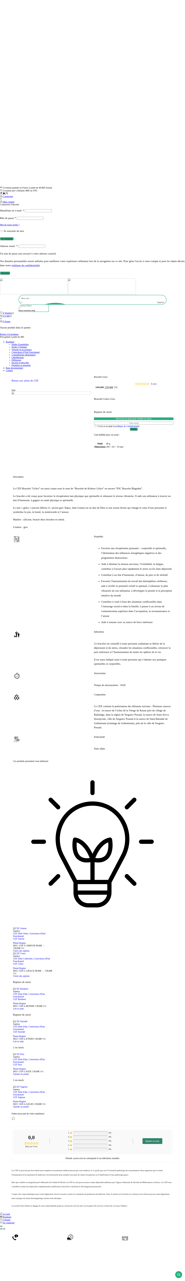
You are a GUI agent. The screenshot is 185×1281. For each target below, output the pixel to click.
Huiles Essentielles (20, 344)
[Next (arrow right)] (4, 1228)
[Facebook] (1, 193)
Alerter (133, 429)
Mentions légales (97, 1274)
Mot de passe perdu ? (9, 225)
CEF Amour (18, 939)
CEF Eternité (19, 1032)
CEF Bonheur (19, 999)
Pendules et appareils (21, 365)
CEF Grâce (18, 964)
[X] (7, 193)
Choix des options (21, 951)
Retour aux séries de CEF (25, 380)
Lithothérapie (18, 357)
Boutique (10, 342)
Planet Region (19, 943)
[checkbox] (32, 309)
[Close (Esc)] (1, 1226)
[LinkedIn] (4, 193)
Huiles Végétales (19, 347)
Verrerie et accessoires (22, 349)
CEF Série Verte (20, 933)
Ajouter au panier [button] (21, 1074)
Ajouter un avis (152, 1141)
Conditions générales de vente (70, 1274)
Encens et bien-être (20, 362)
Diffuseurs (16, 360)
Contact (9, 370)
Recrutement (146, 1274)
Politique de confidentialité (123, 1274)
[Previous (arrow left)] (1, 1228)
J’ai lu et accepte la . (118, 426)
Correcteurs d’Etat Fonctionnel (26, 352)
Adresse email (9, 246)
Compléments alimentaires (24, 355)
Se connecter (6, 239)
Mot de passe (8, 218)
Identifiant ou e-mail (12, 210)
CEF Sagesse (19, 1097)
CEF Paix (17, 1064)
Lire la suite (18, 1008)
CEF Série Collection (23, 958)
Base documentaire (14, 368)
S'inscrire (5, 273)
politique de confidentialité (26, 265)
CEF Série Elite (20, 994)
